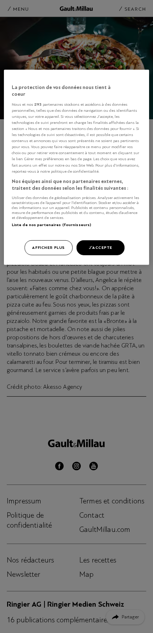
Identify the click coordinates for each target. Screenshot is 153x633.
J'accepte (100, 247)
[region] (76, 167)
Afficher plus (48, 247)
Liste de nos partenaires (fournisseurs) (51, 224)
